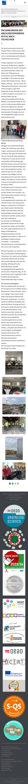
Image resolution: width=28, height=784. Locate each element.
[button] (10, 484)
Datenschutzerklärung (14, 783)
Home (2, 16)
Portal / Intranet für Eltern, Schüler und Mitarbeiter (14, 781)
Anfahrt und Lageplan (14, 499)
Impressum (14, 779)
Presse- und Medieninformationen (14, 497)
